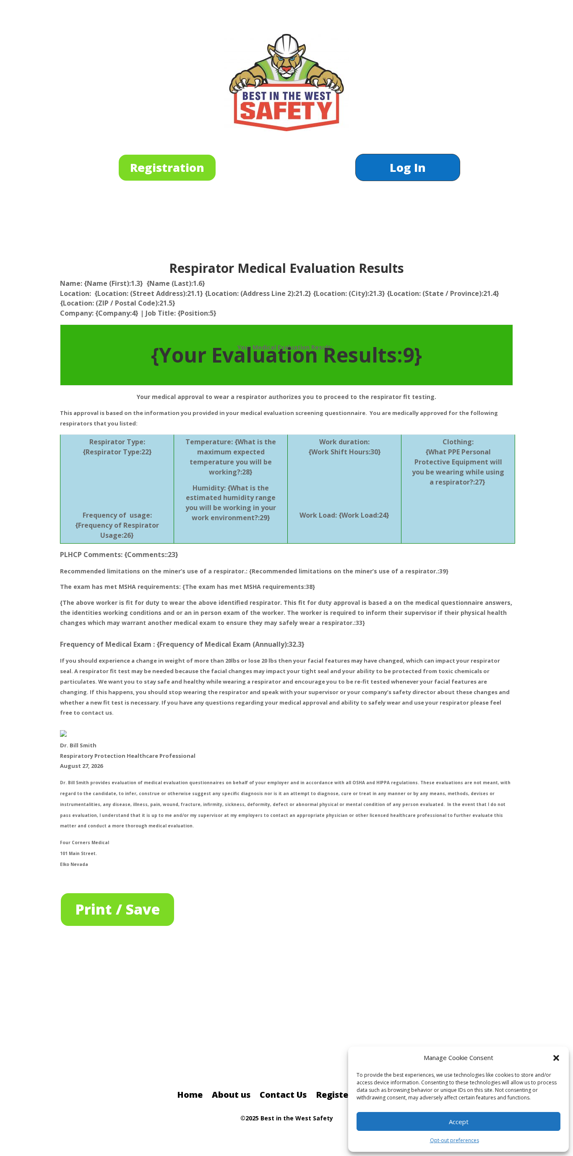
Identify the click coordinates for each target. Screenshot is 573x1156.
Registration (167, 167)
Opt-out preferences (454, 1140)
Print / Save (117, 909)
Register (334, 1096)
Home (190, 1096)
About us (231, 1096)
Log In (408, 169)
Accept (459, 1121)
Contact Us (283, 1096)
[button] (556, 1058)
